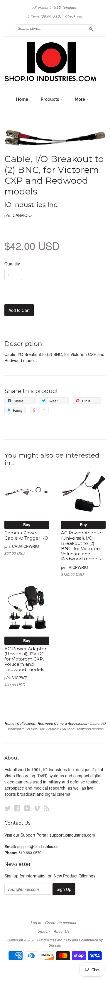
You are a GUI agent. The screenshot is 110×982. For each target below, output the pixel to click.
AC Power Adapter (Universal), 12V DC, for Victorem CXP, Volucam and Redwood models (25, 659)
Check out (73, 16)
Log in (36, 923)
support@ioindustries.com (39, 846)
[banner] (55, 62)
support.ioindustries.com (72, 835)
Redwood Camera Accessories (62, 723)
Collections (26, 723)
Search (44, 931)
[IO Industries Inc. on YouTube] (27, 808)
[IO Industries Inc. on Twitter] (7, 808)
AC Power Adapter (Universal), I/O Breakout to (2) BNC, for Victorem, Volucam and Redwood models (82, 546)
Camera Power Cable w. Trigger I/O (26, 535)
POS (67, 939)
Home (22, 99)
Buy (26, 524)
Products (50, 99)
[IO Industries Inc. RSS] (46, 808)
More (80, 99)
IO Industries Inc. (31, 205)
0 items (45, 16)
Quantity (12, 263)
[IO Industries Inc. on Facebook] (17, 808)
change (70, 7)
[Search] (91, 28)
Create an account (60, 923)
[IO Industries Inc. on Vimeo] (37, 808)
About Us (62, 931)
